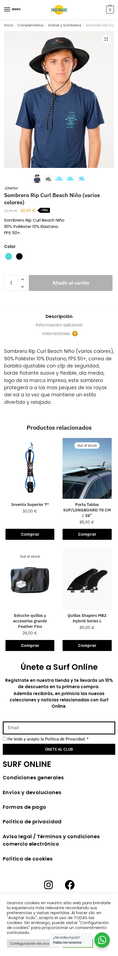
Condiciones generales (33, 777)
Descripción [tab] (59, 316)
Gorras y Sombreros (65, 25)
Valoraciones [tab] (59, 333)
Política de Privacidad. (65, 739)
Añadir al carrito (70, 283)
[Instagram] (48, 885)
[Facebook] (70, 885)
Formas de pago (24, 807)
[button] (106, 39)
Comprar (30, 534)
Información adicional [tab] (59, 325)
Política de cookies (28, 858)
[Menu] (7, 9)
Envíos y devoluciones (32, 792)
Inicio (8, 25)
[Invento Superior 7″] (29, 468)
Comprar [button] (87, 645)
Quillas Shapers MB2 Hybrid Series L (87, 618)
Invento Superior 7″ (30, 504)
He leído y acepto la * (47, 739)
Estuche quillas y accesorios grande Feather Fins (30, 621)
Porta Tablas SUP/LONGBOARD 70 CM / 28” (87, 510)
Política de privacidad (32, 821)
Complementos (30, 25)
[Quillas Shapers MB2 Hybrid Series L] (87, 579)
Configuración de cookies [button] (33, 943)
